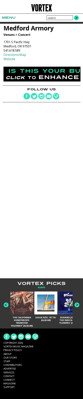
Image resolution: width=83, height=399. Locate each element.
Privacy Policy (12, 350)
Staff (6, 361)
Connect (9, 379)
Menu (8, 17)
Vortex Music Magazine (18, 346)
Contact (8, 376)
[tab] (41, 287)
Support (9, 387)
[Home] (41, 11)
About (7, 354)
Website (9, 59)
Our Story (10, 357)
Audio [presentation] (41, 287)
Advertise (9, 368)
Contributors (12, 365)
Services (8, 372)
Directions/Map (14, 55)
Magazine (9, 383)
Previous (6, 304)
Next (77, 304)
